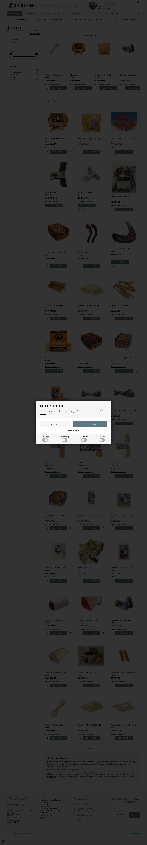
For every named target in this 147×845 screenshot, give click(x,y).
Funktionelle (84, 437)
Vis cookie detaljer (73, 431)
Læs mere (43, 414)
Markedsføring (64, 437)
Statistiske (102, 437)
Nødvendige (45, 437)
